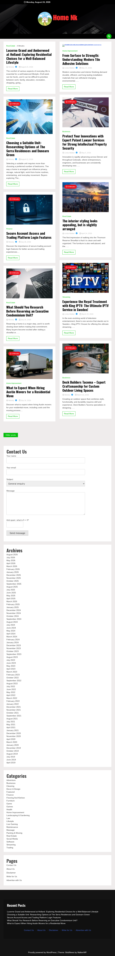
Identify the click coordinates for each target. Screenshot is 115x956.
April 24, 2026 (86, 233)
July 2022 (10, 686)
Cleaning (10, 786)
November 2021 (13, 710)
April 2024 (10, 634)
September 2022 (13, 680)
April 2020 (10, 739)
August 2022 (12, 683)
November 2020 (13, 736)
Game (9, 804)
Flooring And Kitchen (15, 798)
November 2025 (13, 578)
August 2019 (12, 754)
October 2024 (12, 616)
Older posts (11, 435)
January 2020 (12, 745)
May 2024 (10, 631)
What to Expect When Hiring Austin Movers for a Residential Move (28, 392)
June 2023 (11, 663)
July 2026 (10, 557)
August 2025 (12, 587)
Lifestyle (10, 821)
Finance (9, 229)
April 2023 (10, 669)
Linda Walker (69, 68)
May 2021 (10, 724)
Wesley (11, 67)
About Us (10, 869)
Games (9, 806)
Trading (9, 847)
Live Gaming (12, 824)
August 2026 (12, 554)
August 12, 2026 (26, 159)
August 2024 (12, 622)
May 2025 (10, 595)
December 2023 (13, 645)
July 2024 (10, 625)
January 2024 (12, 642)
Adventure (11, 780)
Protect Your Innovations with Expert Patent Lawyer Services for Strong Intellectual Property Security (84, 142)
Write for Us (11, 876)
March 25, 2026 (87, 314)
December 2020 (13, 733)
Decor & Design (13, 789)
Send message (17, 533)
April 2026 (10, 563)
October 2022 (12, 677)
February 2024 (13, 639)
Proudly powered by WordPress (42, 952)
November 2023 (13, 648)
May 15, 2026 (86, 68)
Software (10, 842)
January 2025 (12, 607)
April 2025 (10, 598)
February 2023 (13, 675)
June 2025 (11, 593)
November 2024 (13, 613)
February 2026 (13, 569)
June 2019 (11, 760)
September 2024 (13, 619)
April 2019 (10, 762)
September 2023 (13, 654)
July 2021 (10, 721)
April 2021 (10, 727)
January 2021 (12, 730)
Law (8, 818)
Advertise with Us (14, 880)
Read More (13, 88)
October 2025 (12, 581)
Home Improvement (13, 383)
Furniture (10, 801)
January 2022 (12, 704)
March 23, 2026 (83, 395)
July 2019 (10, 757)
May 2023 (10, 666)
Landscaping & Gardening (18, 815)
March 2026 (11, 566)
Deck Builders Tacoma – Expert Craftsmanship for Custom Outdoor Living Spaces (83, 386)
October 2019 (12, 751)
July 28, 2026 (25, 242)
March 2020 (11, 742)
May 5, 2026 (86, 153)
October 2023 (12, 651)
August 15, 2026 (26, 67)
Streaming (66, 297)
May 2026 (10, 560)
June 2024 (11, 628)
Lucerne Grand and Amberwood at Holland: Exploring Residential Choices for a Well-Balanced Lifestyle (29, 56)
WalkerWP (81, 952)
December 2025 (13, 575)
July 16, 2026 (25, 320)
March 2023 (11, 672)
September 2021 (13, 716)
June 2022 (11, 689)
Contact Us (11, 865)
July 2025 (10, 590)
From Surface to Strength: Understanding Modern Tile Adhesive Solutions (81, 59)
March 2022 (11, 698)
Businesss (66, 132)
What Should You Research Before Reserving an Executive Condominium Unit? (27, 311)
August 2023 (12, 657)
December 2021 (13, 707)
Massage (10, 830)
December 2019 (13, 748)
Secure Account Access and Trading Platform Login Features (28, 235)
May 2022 (10, 692)
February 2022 (13, 701)
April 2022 (10, 695)
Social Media (12, 839)
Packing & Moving (14, 833)
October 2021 (12, 713)
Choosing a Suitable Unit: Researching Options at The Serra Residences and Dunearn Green (27, 149)
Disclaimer (11, 873)
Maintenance (12, 827)
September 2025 (13, 584)
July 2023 (10, 660)
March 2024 (11, 636)
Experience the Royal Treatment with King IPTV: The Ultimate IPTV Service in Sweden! (85, 305)
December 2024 (13, 610)
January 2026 (12, 572)
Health (9, 809)
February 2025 (13, 604)
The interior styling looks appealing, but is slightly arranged (79, 225)
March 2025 (11, 601)
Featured (10, 792)
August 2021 (12, 719)
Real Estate (10, 46)
